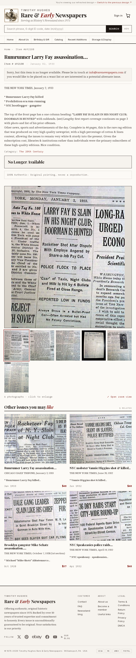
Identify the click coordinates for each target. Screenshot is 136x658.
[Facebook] (47, 637)
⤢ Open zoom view (119, 396)
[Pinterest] (27, 637)
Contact (82, 601)
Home (10, 39)
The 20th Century (31, 151)
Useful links (104, 614)
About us (103, 601)
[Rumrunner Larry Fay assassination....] (16, 345)
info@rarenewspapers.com (106, 72)
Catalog (59, 39)
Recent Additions (77, 39)
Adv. (126, 28)
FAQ (80, 606)
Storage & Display (101, 39)
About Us (24, 39)
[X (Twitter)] (19, 637)
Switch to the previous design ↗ (114, 2)
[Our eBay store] (37, 637)
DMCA (121, 625)
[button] (68, 257)
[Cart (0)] (128, 15)
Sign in (118, 15)
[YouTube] (55, 637)
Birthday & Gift (41, 39)
